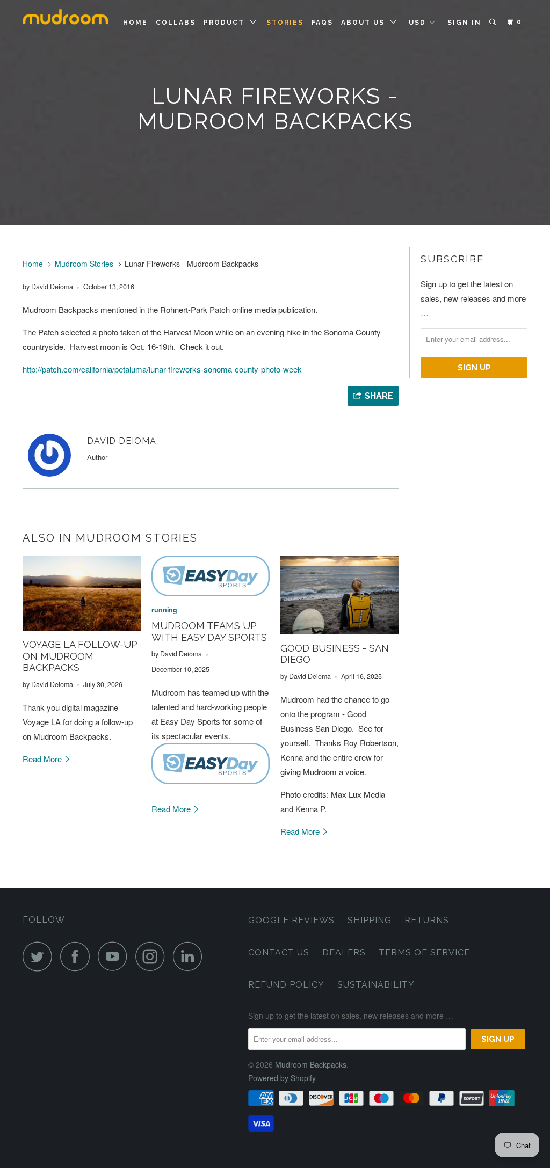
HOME (135, 22)
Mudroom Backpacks (310, 1064)
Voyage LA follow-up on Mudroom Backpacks (80, 656)
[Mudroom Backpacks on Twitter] (40, 956)
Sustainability (376, 985)
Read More (43, 758)
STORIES (284, 22)
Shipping (370, 920)
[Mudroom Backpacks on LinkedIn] (190, 956)
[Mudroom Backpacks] (65, 21)
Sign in (464, 22)
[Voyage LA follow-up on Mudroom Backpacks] (82, 593)
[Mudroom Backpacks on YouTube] (115, 956)
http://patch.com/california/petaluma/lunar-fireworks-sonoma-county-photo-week (162, 369)
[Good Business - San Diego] (339, 595)
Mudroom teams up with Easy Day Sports (209, 631)
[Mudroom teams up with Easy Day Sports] (210, 576)
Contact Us (278, 952)
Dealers (344, 952)
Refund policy (286, 985)
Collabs (176, 22)
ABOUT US (365, 22)
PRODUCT (227, 22)
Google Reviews (291, 920)
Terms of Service (424, 952)
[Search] (493, 22)
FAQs (322, 22)
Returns (426, 920)
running (164, 610)
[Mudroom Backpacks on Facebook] (78, 956)
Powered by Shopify (282, 1077)
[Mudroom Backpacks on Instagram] (153, 956)
